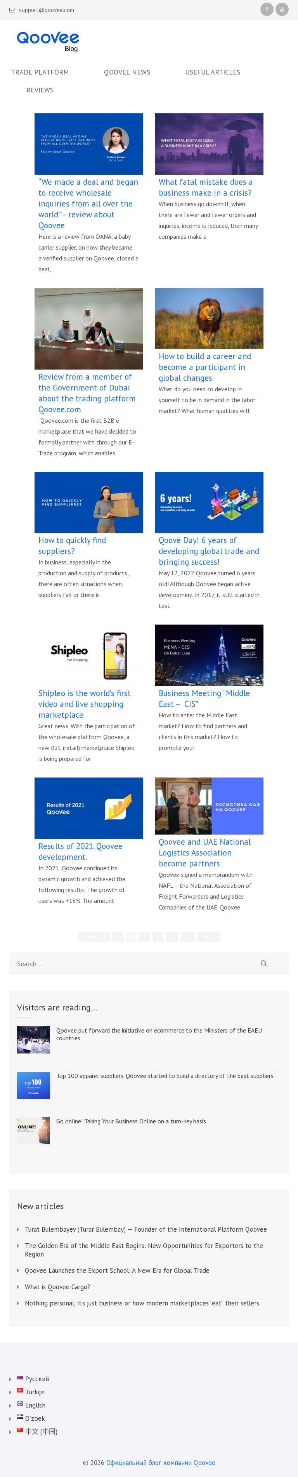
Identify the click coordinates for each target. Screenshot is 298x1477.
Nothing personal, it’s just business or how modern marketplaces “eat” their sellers (142, 1303)
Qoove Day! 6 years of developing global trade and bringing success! (209, 551)
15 (188, 937)
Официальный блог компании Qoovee (160, 1462)
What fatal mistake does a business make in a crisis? (206, 187)
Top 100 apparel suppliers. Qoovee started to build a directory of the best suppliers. (165, 1076)
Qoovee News (127, 72)
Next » (209, 937)
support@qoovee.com (46, 10)
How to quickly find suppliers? (72, 545)
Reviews (40, 90)
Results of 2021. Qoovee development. (80, 851)
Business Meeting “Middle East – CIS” (204, 698)
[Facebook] (267, 9)
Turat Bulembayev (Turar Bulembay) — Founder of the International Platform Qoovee (146, 1229)
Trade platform (40, 72)
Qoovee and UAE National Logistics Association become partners (205, 853)
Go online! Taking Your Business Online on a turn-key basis (131, 1121)
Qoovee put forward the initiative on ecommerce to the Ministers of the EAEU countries (159, 1034)
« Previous (93, 937)
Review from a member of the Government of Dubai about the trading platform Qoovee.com (87, 393)
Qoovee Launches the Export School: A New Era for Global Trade (117, 1270)
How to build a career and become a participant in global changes (205, 367)
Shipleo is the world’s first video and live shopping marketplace (84, 704)
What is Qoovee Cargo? (57, 1287)
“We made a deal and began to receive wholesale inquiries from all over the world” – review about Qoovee (88, 204)
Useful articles (212, 72)
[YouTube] (282, 9)
